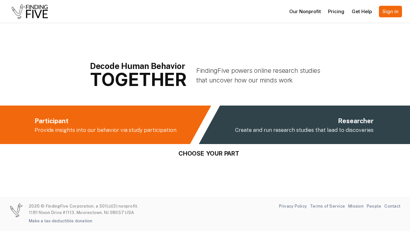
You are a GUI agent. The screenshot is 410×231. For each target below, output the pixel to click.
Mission (356, 206)
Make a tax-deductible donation (61, 220)
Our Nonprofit (305, 11)
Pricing (336, 11)
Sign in (390, 11)
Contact (392, 206)
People (374, 206)
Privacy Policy (293, 206)
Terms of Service (327, 206)
